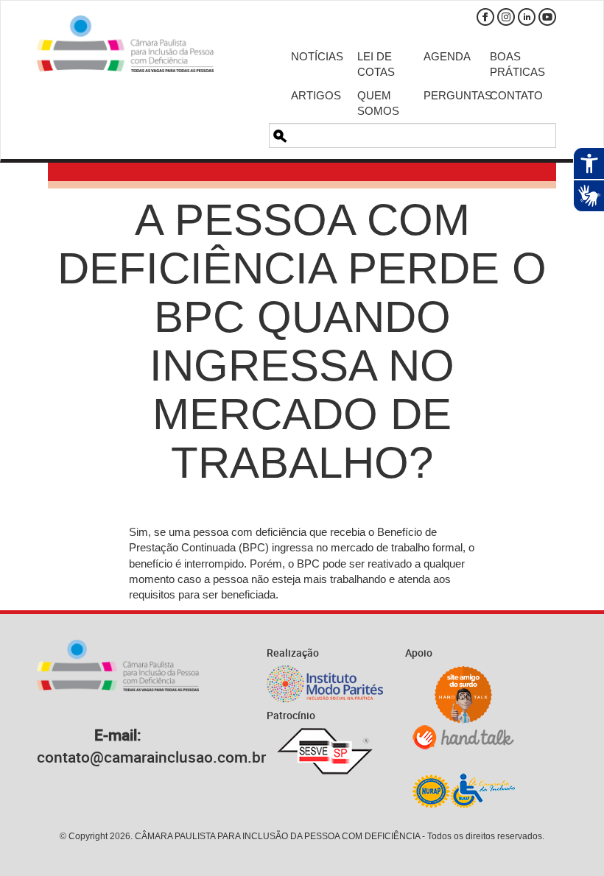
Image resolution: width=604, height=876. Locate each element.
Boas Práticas (512, 64)
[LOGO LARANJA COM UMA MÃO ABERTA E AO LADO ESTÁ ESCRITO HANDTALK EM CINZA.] (463, 737)
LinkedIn (526, 17)
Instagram (506, 17)
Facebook (485, 17)
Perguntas (446, 95)
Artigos (313, 95)
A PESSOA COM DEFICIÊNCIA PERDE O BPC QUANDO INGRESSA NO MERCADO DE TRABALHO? (302, 341)
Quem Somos (378, 103)
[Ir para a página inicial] (125, 43)
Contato (512, 95)
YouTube (547, 17)
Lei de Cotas (376, 64)
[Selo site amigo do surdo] (463, 694)
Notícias (313, 56)
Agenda (446, 56)
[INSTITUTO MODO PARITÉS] (325, 683)
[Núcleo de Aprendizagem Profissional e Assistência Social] (463, 790)
